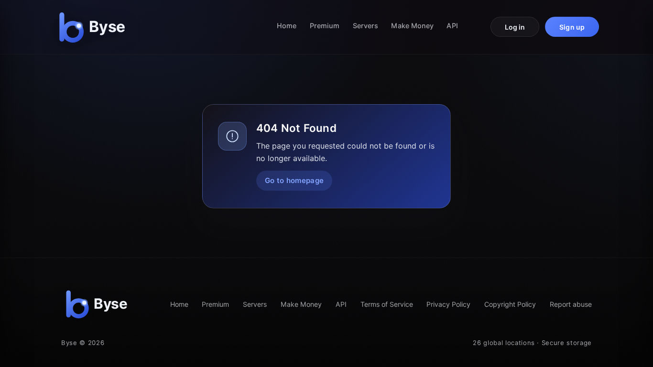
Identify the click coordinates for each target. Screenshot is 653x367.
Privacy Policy (448, 304)
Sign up (572, 27)
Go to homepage (294, 180)
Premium (325, 26)
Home (286, 26)
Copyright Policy (510, 304)
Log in (515, 27)
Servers (366, 26)
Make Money (412, 26)
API (451, 26)
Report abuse (571, 304)
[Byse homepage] (94, 27)
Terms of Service (386, 304)
